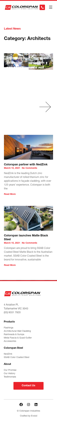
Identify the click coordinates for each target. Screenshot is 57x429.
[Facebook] (21, 404)
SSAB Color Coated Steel (16, 357)
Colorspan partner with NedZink (26, 164)
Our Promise (10, 370)
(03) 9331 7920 (12, 312)
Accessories (10, 341)
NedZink (8, 354)
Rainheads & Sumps (14, 335)
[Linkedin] (36, 404)
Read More (10, 194)
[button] (50, 7)
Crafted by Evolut (28, 416)
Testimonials (10, 377)
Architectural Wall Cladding (17, 331)
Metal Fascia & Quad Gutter (18, 338)
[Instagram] (28, 404)
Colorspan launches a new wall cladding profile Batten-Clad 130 (40, 73)
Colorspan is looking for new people (15, 63)
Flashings (8, 328)
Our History (9, 374)
